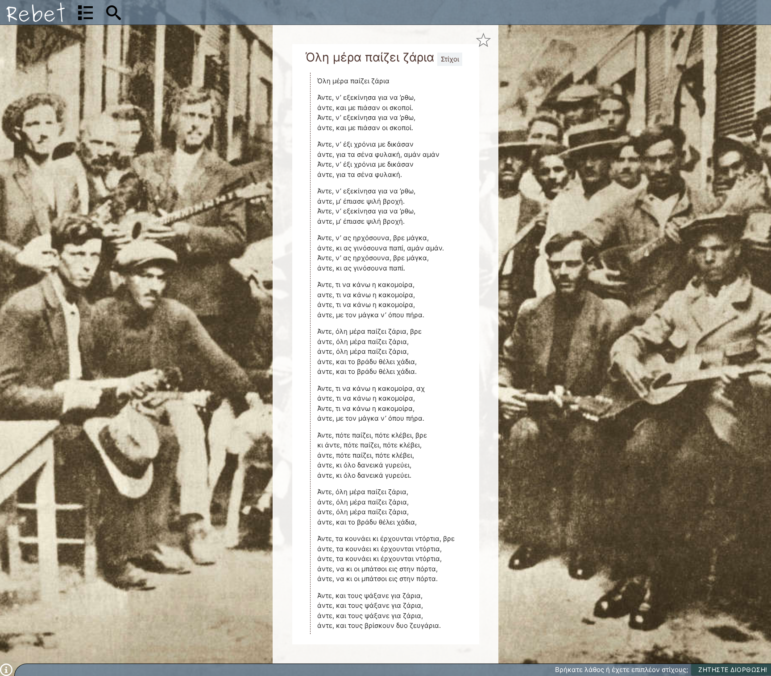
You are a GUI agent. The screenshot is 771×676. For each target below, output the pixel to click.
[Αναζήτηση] (113, 12)
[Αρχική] (35, 12)
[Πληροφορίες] (6, 669)
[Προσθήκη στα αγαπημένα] (483, 40)
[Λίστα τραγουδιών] (85, 12)
